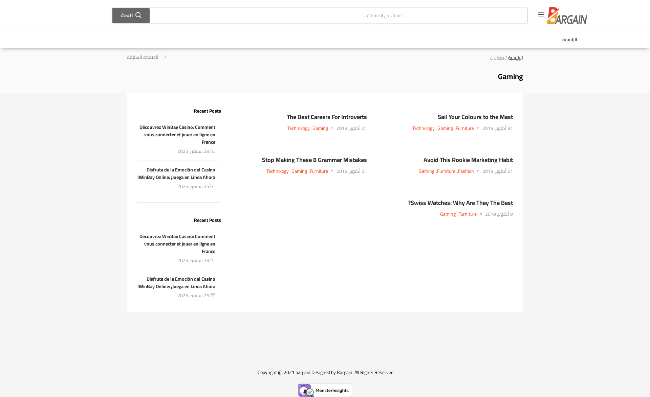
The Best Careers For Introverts (327, 116)
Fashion (466, 171)
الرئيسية (569, 39)
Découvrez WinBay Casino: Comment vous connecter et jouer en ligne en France (177, 134)
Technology (423, 128)
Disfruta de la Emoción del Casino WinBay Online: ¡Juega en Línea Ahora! (176, 173)
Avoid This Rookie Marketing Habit (468, 159)
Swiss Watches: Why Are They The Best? (460, 202)
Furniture (465, 128)
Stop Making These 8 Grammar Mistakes (314, 159)
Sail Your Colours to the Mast (475, 116)
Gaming (445, 128)
